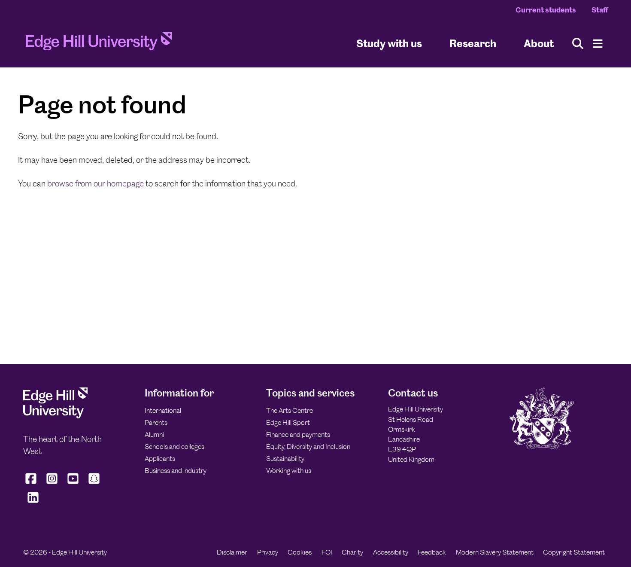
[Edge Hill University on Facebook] (32, 484)
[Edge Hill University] (55, 416)
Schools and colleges (174, 446)
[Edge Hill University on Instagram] (52, 484)
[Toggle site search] (578, 44)
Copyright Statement (574, 552)
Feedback (432, 552)
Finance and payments (298, 434)
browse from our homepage (95, 184)
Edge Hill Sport (288, 422)
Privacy (267, 552)
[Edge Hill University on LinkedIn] (32, 503)
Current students (546, 10)
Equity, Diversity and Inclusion (308, 446)
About (539, 43)
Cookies (300, 552)
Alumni (154, 434)
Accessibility (390, 552)
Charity (352, 552)
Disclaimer (232, 552)
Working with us (288, 470)
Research (472, 43)
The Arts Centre (289, 410)
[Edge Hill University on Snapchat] (94, 484)
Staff (600, 10)
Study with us (389, 43)
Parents (156, 422)
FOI (327, 552)
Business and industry (175, 470)
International (163, 410)
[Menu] (597, 44)
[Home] (99, 43)
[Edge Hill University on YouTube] (73, 484)
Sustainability (285, 458)
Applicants (160, 458)
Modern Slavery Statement (495, 552)
